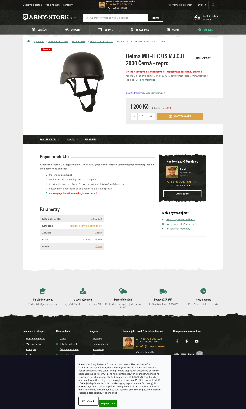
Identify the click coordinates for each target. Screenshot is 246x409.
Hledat (155, 17)
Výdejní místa (33, 344)
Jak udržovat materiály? (178, 228)
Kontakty (68, 4)
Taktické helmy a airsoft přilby (86, 225)
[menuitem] (39, 30)
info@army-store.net (152, 346)
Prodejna (31, 349)
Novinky (97, 338)
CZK (200, 5)
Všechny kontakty (145, 351)
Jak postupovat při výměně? (180, 224)
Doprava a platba (32, 4)
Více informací (109, 392)
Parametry (90, 139)
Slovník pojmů (67, 354)
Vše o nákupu (52, 4)
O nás (63, 338)
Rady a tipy (99, 354)
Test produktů (100, 344)
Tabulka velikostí (69, 344)
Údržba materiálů (69, 349)
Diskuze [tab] (71, 139)
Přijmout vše (108, 403)
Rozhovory (98, 349)
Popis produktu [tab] (48, 139)
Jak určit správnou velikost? (180, 219)
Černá (98, 246)
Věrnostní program (182, 4)
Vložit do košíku (182, 116)
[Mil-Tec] (203, 57)
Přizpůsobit (88, 401)
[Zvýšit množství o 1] (151, 116)
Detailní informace (145, 79)
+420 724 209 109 (184, 182)
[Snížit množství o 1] (134, 116)
